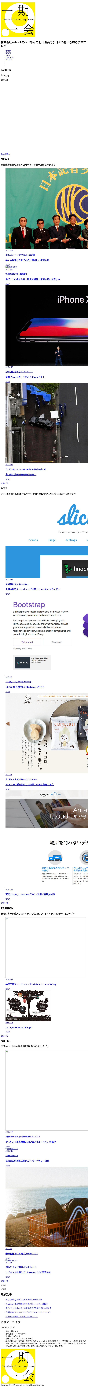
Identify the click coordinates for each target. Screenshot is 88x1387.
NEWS (8, 53)
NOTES (9, 59)
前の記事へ (5, 154)
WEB (8, 55)
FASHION (10, 57)
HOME (8, 51)
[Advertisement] (44, 97)
